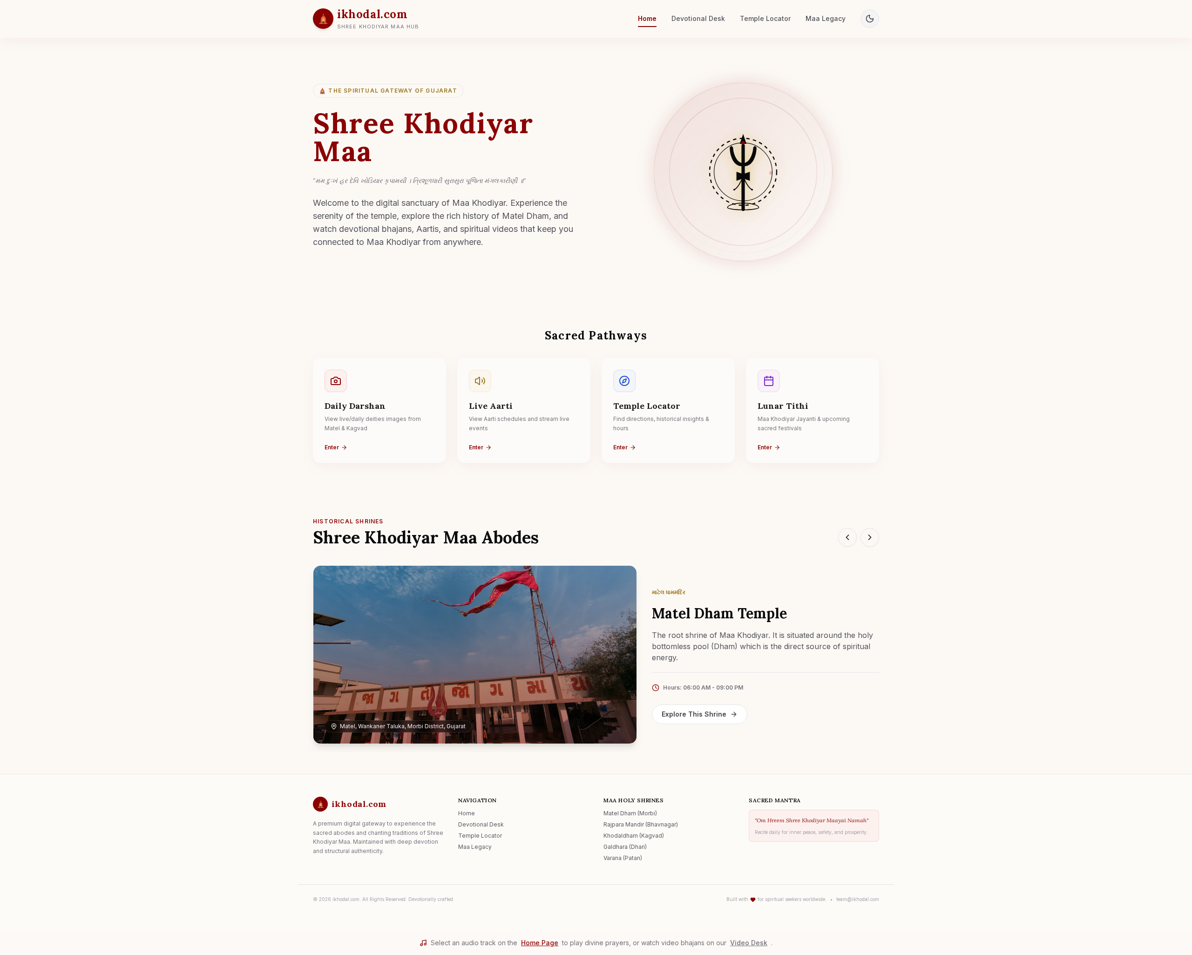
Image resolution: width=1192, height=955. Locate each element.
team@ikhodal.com (857, 899)
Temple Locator (765, 18)
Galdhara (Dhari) (625, 846)
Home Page (539, 943)
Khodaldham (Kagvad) (633, 835)
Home (647, 18)
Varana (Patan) (622, 857)
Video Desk (748, 943)
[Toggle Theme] (869, 18)
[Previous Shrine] (847, 537)
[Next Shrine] (869, 537)
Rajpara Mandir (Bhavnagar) (640, 824)
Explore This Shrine (694, 714)
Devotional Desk (698, 18)
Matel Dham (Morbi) (630, 813)
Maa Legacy (826, 18)
